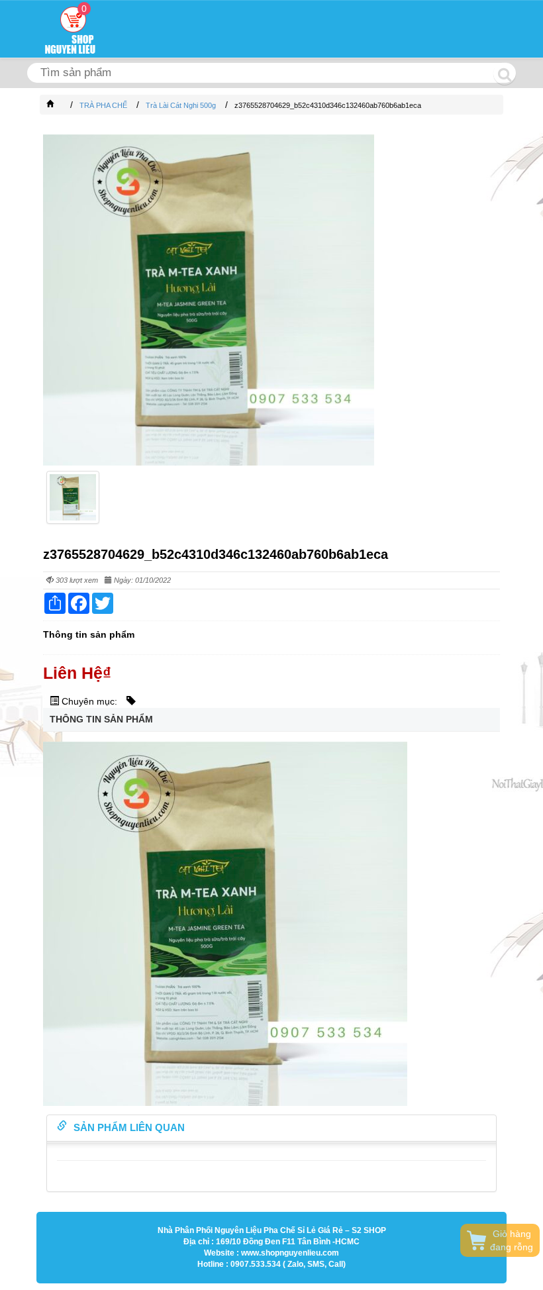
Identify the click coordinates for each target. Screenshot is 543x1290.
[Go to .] (63, 105)
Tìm (504, 73)
